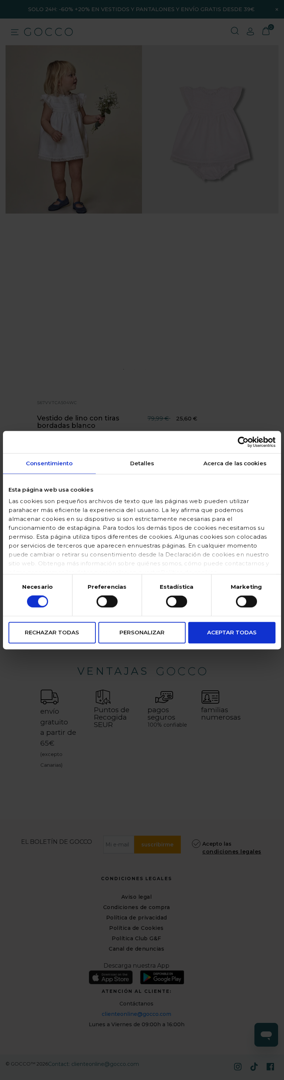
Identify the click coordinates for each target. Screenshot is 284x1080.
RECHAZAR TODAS (52, 632)
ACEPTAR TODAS (232, 632)
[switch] (107, 602)
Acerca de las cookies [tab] (234, 463)
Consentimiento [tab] (49, 463)
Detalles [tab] (142, 463)
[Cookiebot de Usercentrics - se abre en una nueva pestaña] (243, 441)
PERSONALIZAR (142, 632)
